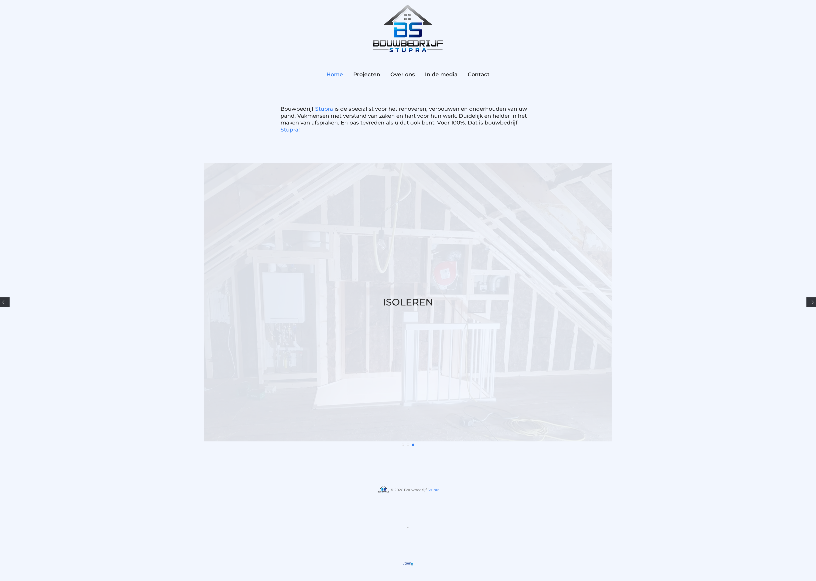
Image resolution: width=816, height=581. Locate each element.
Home (334, 74)
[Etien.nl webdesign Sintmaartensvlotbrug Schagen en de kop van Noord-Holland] (408, 563)
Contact (479, 74)
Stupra (324, 109)
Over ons (402, 74)
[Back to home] (408, 28)
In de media (441, 74)
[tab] (403, 445)
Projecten (366, 74)
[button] (5, 302)
